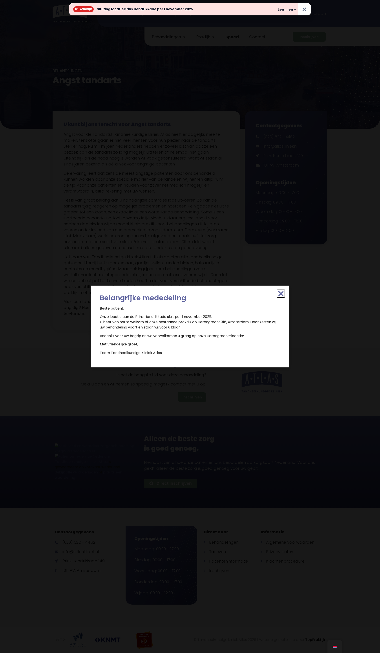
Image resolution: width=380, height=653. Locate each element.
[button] (281, 293)
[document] (190, 326)
